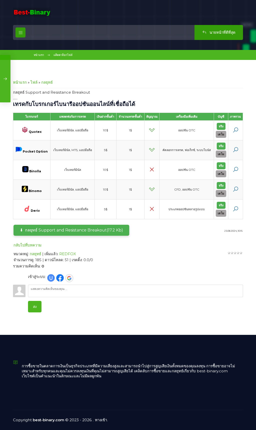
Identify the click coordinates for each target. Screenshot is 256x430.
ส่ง (34, 307)
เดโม (221, 134)
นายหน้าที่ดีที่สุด (222, 32)
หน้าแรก (39, 55)
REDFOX (67, 253)
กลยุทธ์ (47, 82)
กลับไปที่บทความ (28, 245)
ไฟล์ (34, 82)
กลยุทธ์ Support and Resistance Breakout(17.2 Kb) (74, 230)
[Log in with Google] (69, 278)
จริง (221, 126)
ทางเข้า (101, 420)
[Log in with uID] (51, 278)
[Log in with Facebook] (60, 278)
